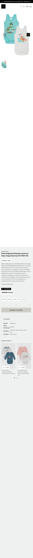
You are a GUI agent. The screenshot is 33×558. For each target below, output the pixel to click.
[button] (4, 34)
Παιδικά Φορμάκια (4, 251)
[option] (3, 299)
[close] (31, 7)
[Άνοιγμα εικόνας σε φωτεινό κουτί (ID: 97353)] (16, 34)
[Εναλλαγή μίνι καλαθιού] (26, 6)
